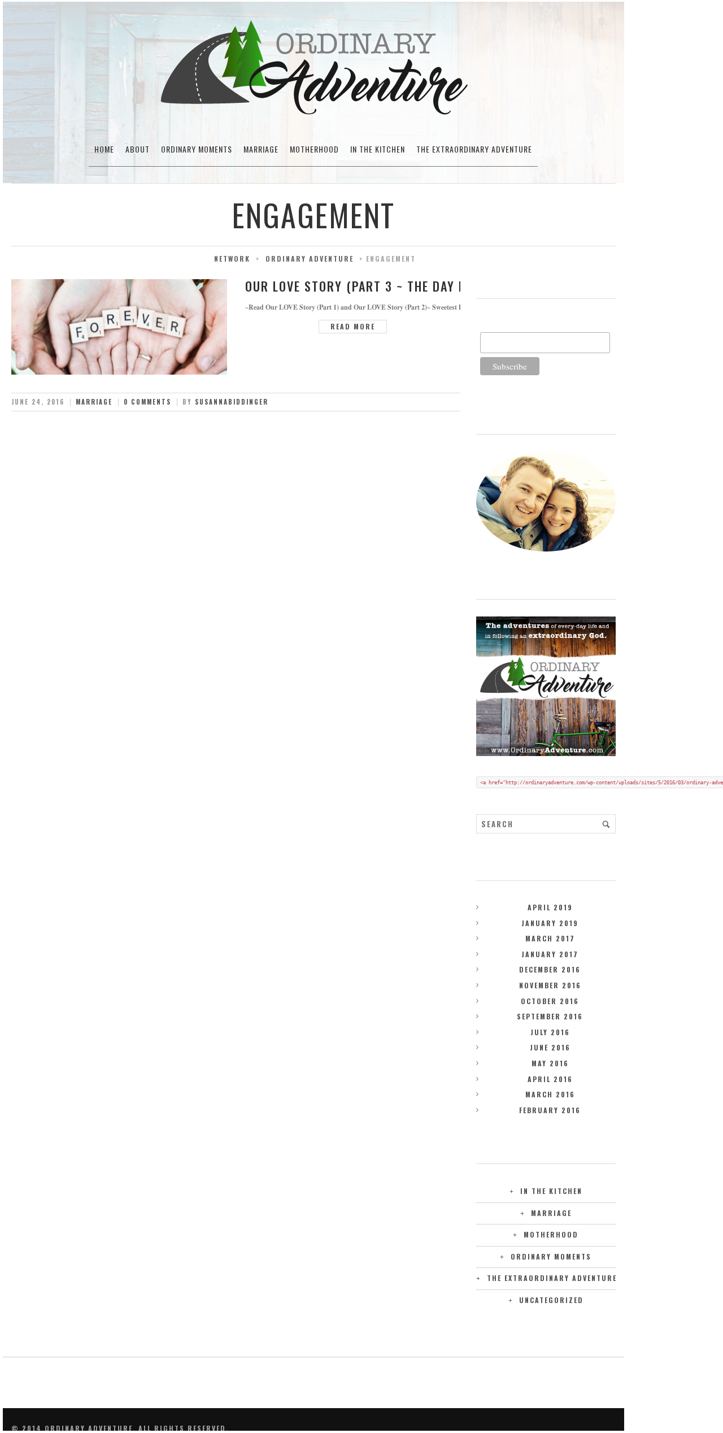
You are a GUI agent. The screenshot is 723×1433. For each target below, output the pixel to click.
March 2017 (550, 938)
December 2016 (550, 969)
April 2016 (550, 1079)
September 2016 (550, 1016)
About (137, 149)
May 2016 (550, 1063)
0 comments (147, 401)
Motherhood (314, 149)
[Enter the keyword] (606, 823)
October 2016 (550, 1001)
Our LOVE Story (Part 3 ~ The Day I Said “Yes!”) (392, 286)
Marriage (260, 149)
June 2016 (550, 1047)
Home (104, 149)
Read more (352, 326)
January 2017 (549, 954)
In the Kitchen (377, 149)
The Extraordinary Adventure (474, 149)
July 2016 (550, 1032)
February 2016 (550, 1110)
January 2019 (549, 923)
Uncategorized (551, 1300)
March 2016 (550, 1094)
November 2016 (550, 985)
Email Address (505, 326)
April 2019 (550, 907)
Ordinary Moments (196, 149)
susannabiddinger (231, 401)
